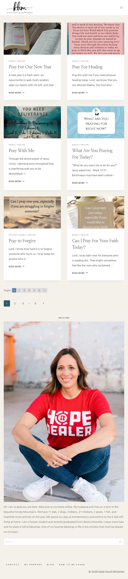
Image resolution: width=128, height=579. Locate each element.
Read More (16, 92)
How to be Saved (72, 564)
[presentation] (32, 39)
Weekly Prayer (17, 61)
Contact (13, 564)
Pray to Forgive (22, 240)
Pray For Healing (87, 66)
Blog (50, 564)
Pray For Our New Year (30, 66)
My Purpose (33, 564)
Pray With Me (21, 150)
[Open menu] (121, 7)
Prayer (13, 235)
